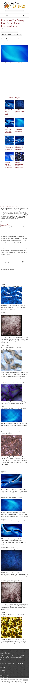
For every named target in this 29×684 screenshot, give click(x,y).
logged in (10, 227)
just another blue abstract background (11, 497)
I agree (25, 680)
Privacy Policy (4, 677)
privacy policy (24, 682)
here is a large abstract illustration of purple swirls (14, 383)
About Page (3, 670)
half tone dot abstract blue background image (13, 408)
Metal (7, 345)
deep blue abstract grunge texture (10, 549)
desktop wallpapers (6, 34)
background (10, 32)
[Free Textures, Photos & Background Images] (14, 8)
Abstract (4, 28)
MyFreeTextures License (7, 269)
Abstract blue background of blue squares (12, 286)
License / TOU (4, 675)
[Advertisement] (14, 81)
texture (19, 34)
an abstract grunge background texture (11, 314)
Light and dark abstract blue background (12, 473)
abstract (4, 32)
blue (16, 32)
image (14, 34)
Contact (2, 673)
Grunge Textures (10, 547)
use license (20, 663)
